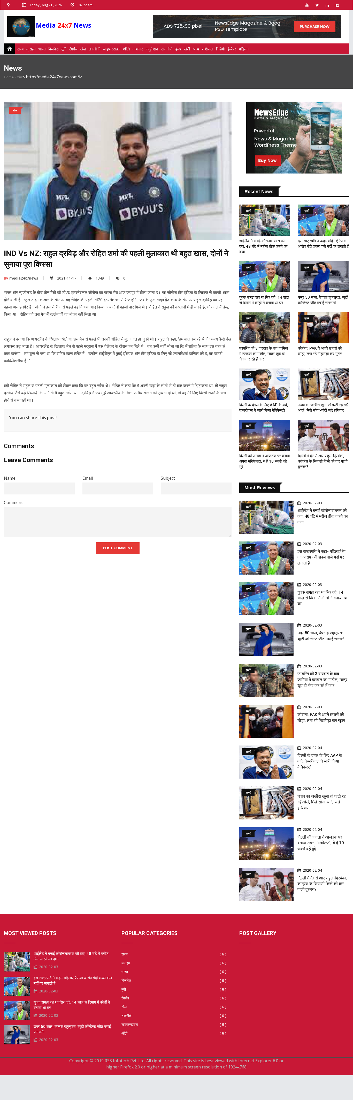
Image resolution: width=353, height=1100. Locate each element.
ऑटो (126, 48)
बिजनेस (53, 48)
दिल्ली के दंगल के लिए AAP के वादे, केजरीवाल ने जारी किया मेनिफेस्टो (319, 761)
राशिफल (207, 48)
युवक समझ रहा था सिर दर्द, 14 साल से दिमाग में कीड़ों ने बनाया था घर (322, 598)
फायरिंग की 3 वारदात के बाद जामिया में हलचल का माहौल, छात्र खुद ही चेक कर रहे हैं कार (263, 353)
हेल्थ (178, 48)
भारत (42, 48)
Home (9, 77)
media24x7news (21, 278)
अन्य (196, 48)
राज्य (20, 48)
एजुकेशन (152, 48)
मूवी (64, 48)
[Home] (8, 48)
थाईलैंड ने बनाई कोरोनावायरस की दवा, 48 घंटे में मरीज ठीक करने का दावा (263, 246)
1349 (100, 278)
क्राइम (31, 48)
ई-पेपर (231, 48)
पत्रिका (244, 48)
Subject (168, 478)
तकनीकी (94, 48)
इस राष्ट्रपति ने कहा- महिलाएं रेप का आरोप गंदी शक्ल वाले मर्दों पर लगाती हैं (321, 557)
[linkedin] (327, 5)
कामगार (138, 48)
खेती (187, 48)
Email (87, 478)
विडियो (220, 48)
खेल (83, 48)
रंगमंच (73, 48)
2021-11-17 (66, 278)
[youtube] (307, 5)
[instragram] (337, 5)
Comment (13, 502)
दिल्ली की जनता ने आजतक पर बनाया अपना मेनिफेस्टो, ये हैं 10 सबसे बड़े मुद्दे (264, 461)
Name (10, 478)
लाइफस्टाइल (111, 48)
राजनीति (166, 48)
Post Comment (118, 548)
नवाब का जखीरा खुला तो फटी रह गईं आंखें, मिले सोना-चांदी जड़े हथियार (321, 802)
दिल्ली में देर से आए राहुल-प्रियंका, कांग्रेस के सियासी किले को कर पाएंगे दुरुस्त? (323, 461)
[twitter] (317, 5)
